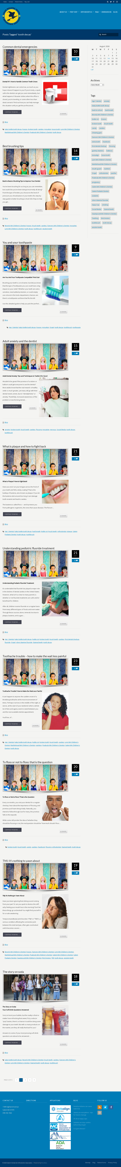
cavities (41, 129)
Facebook (113, 2)
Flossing (39, 429)
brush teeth (36, 226)
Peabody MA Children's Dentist (41, 132)
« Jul (92, 70)
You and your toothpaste (17, 242)
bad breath (36, 531)
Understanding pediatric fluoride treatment (28, 548)
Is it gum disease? (79, 1129)
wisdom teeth (47, 229)
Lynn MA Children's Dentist (70, 129)
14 (108, 58)
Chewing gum (97, 133)
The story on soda (13, 971)
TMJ (53, 958)
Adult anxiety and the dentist (20, 341)
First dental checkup (72, 639)
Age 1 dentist (13, 327)
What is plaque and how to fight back (24, 446)
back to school (97, 110)
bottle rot (44, 531)
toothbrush (38, 229)
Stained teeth (38, 642)
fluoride (7, 642)
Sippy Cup (95, 205)
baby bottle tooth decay (13, 129)
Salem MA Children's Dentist (63, 955)
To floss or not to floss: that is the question (27, 762)
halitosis (109, 151)
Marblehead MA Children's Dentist (17, 132)
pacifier (113, 173)
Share (63, 113)
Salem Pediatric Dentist (100, 191)
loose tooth (56, 129)
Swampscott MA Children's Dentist (29, 958)
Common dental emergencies (20, 46)
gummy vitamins (98, 151)
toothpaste (77, 327)
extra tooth (96, 142)
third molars (46, 958)
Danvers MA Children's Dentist (58, 226)
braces (24, 129)
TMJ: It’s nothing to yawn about (21, 860)
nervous (53, 429)
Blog (6, 122)
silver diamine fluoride (24, 642)
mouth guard (96, 169)
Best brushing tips (13, 146)
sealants (95, 196)
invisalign (47, 129)
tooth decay (57, 132)
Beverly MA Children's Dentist (15, 226)
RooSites (44, 1163)
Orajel (52, 327)
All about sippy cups (80, 1119)
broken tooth (32, 129)
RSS (107, 2)
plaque (69, 531)
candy (29, 847)
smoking (105, 205)
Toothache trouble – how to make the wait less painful (34, 656)
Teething (95, 218)
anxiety (7, 429)
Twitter (110, 2)
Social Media (61, 429)
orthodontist (61, 531)
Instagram (116, 2)
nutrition (39, 745)
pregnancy (96, 182)
